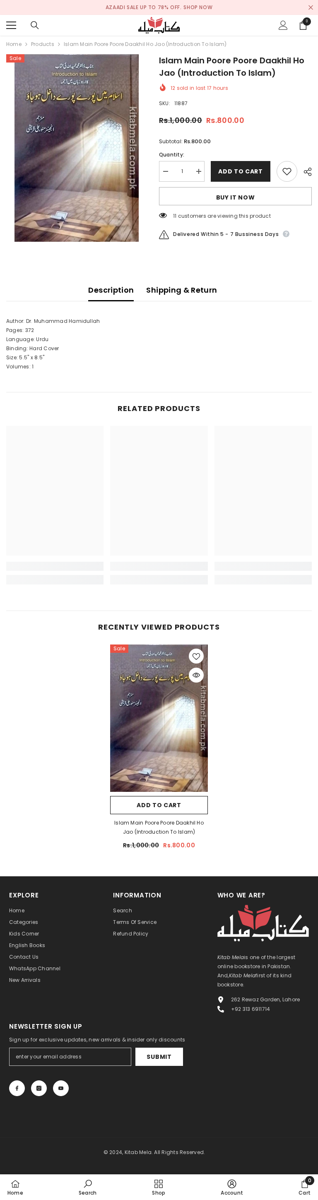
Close (311, 8)
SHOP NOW (197, 7)
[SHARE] (304, 172)
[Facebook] (17, 1088)
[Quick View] (196, 675)
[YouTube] (61, 1088)
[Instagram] (39, 1088)
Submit (159, 1057)
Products (42, 44)
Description (111, 290)
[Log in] (283, 25)
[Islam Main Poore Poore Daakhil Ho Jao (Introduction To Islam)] (159, 718)
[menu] (11, 25)
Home (14, 44)
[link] (55, 566)
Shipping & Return (181, 290)
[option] (76, 148)
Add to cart (240, 171)
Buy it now (235, 197)
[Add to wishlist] (287, 171)
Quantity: (171, 154)
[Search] (35, 25)
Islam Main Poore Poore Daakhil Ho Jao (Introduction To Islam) (159, 827)
